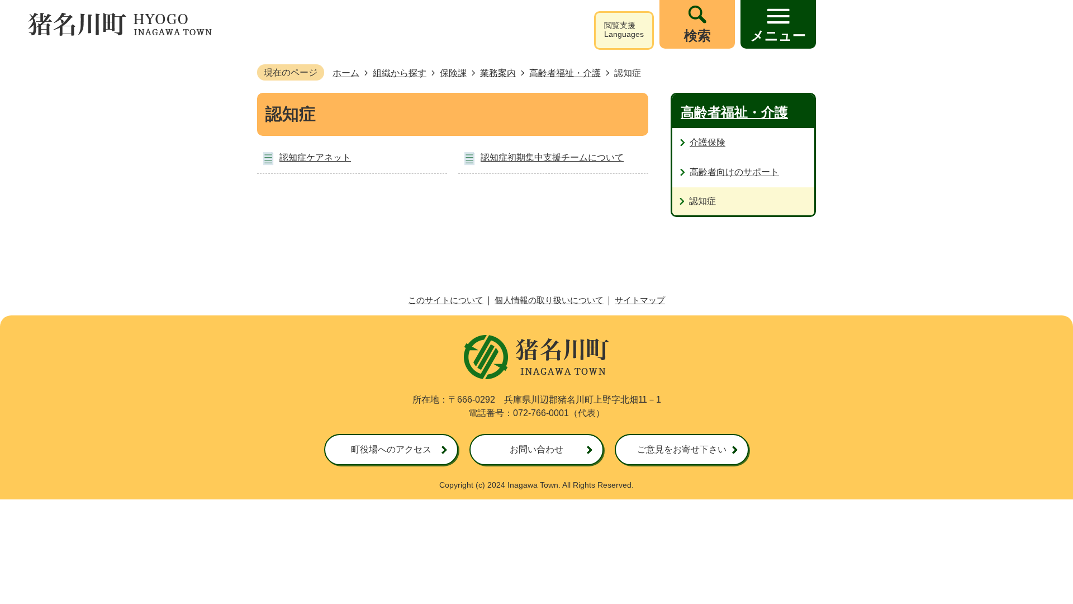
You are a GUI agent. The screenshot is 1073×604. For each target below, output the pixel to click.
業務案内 (498, 73)
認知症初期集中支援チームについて (552, 157)
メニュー (778, 35)
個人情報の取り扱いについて (549, 300)
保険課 (453, 73)
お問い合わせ (536, 449)
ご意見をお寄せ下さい (682, 449)
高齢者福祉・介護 (565, 73)
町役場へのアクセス (391, 449)
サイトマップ (640, 300)
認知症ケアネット (315, 157)
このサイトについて (445, 300)
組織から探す (399, 73)
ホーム (346, 73)
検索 (697, 35)
